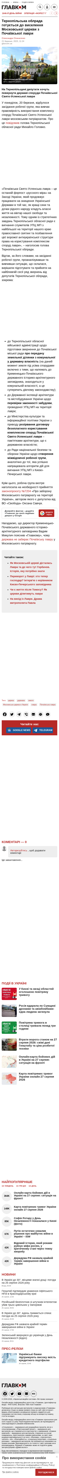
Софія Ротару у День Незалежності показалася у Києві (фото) (35, 1221)
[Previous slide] (52, 13)
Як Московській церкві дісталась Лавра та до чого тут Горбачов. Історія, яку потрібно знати (31, 567)
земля (31, 700)
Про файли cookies (10, 1472)
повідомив (12, 122)
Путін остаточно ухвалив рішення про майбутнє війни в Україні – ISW (33, 1233)
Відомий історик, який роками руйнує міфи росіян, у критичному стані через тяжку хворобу (33, 1247)
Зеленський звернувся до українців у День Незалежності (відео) (27, 1337)
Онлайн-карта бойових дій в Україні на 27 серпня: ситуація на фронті (37, 1059)
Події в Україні (14, 983)
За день (33, 1186)
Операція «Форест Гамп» (38, 13)
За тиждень (7, 1186)
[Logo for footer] (14, 1386)
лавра (34, 705)
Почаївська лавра (47, 705)
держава (21, 700)
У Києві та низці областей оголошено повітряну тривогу (36, 991)
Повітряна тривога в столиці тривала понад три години (37, 1025)
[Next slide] (56, 13)
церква (11, 700)
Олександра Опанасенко (13, 38)
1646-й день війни (12, 13)
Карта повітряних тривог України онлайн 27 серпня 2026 (36, 1076)
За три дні (21, 1186)
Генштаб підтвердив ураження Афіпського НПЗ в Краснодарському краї (27, 1292)
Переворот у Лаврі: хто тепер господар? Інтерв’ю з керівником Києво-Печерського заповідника (31, 580)
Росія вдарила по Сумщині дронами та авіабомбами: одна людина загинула (37, 1008)
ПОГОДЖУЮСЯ (46, 1472)
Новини (9, 1274)
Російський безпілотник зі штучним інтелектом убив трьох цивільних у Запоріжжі (29, 1303)
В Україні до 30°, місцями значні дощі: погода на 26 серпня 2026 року (29, 1281)
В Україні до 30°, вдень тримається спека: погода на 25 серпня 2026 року (27, 1314)
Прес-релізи (12, 1348)
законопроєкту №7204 (16, 491)
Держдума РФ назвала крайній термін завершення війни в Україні (33, 1261)
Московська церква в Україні (15, 705)
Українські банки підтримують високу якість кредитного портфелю (37, 1357)
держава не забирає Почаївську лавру (27, 539)
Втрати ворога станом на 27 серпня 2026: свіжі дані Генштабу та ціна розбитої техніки (38, 1044)
